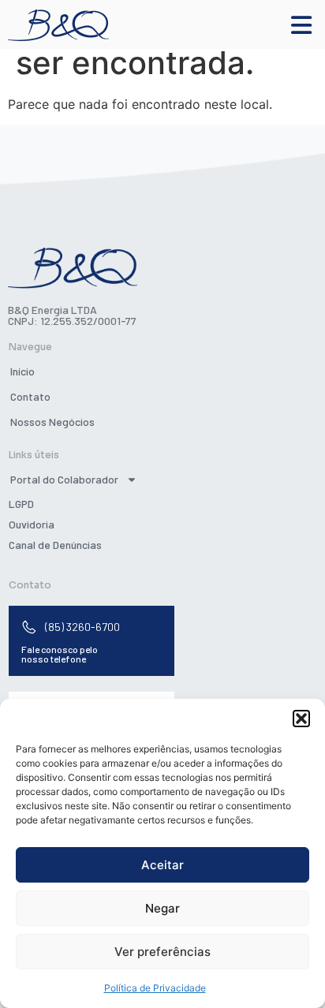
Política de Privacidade (155, 988)
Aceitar (162, 864)
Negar (162, 908)
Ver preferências (162, 951)
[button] (301, 718)
